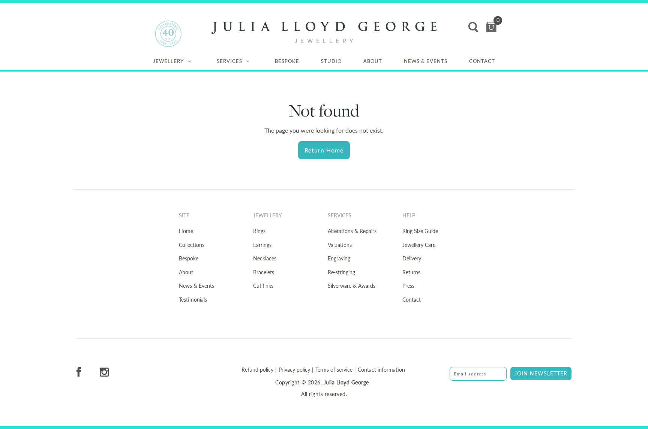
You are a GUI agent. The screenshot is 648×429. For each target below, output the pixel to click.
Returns (411, 272)
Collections (191, 245)
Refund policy (257, 370)
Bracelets (263, 272)
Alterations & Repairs (352, 231)
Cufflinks (263, 286)
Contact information (381, 370)
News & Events (425, 61)
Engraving (339, 258)
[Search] (473, 27)
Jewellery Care (418, 245)
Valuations (340, 245)
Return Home (324, 150)
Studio (331, 61)
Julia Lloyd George (346, 382)
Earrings (262, 245)
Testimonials (193, 299)
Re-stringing (341, 272)
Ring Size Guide (420, 231)
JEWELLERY (168, 61)
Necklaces (264, 258)
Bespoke (287, 61)
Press (408, 286)
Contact (482, 61)
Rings (259, 231)
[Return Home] (324, 32)
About (372, 61)
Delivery (411, 258)
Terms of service (333, 370)
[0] (491, 27)
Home (186, 231)
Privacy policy (294, 370)
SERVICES (229, 61)
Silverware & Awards (351, 286)
